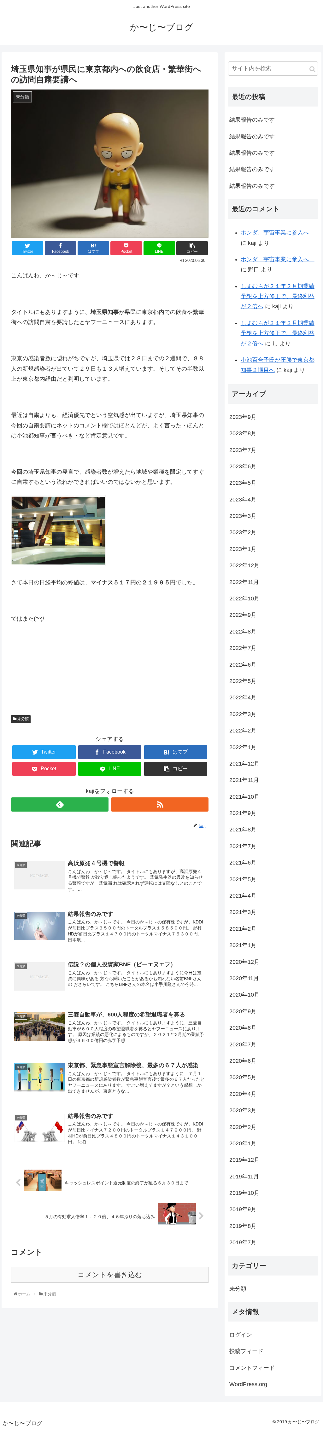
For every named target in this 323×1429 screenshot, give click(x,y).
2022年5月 (242, 681)
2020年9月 (242, 1011)
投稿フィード (246, 1351)
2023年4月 (242, 499)
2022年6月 (242, 665)
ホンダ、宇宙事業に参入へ (277, 232)
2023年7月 (242, 450)
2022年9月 (242, 615)
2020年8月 (242, 1028)
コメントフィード (252, 1368)
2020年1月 (242, 1143)
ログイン (240, 1335)
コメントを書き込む (110, 1275)
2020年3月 (242, 1110)
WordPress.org (248, 1384)
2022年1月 (242, 747)
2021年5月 (242, 879)
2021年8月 (242, 829)
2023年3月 (242, 516)
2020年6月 (242, 1061)
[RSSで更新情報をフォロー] (159, 804)
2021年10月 (244, 797)
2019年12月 (244, 1160)
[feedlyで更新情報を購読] (60, 804)
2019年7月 (242, 1242)
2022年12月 (244, 565)
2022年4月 (242, 697)
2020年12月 (244, 962)
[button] (312, 69)
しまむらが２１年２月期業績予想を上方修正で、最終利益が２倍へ (277, 296)
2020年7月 (242, 1044)
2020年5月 (242, 1077)
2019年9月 (242, 1209)
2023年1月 (242, 549)
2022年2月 (242, 730)
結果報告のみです (252, 120)
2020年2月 (242, 1127)
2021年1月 (242, 945)
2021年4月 (242, 896)
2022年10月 (244, 598)
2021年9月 (242, 813)
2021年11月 (244, 780)
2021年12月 (244, 764)
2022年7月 (242, 648)
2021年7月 (242, 846)
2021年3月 (242, 912)
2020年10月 (244, 995)
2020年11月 (244, 978)
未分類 (22, 719)
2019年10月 (244, 1193)
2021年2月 (242, 929)
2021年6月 (242, 862)
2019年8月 (242, 1226)
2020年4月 (242, 1094)
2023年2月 (242, 532)
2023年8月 (242, 433)
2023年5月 (242, 483)
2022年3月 (242, 714)
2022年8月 (242, 631)
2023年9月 (242, 417)
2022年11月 (244, 582)
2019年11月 (244, 1176)
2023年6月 (242, 466)
